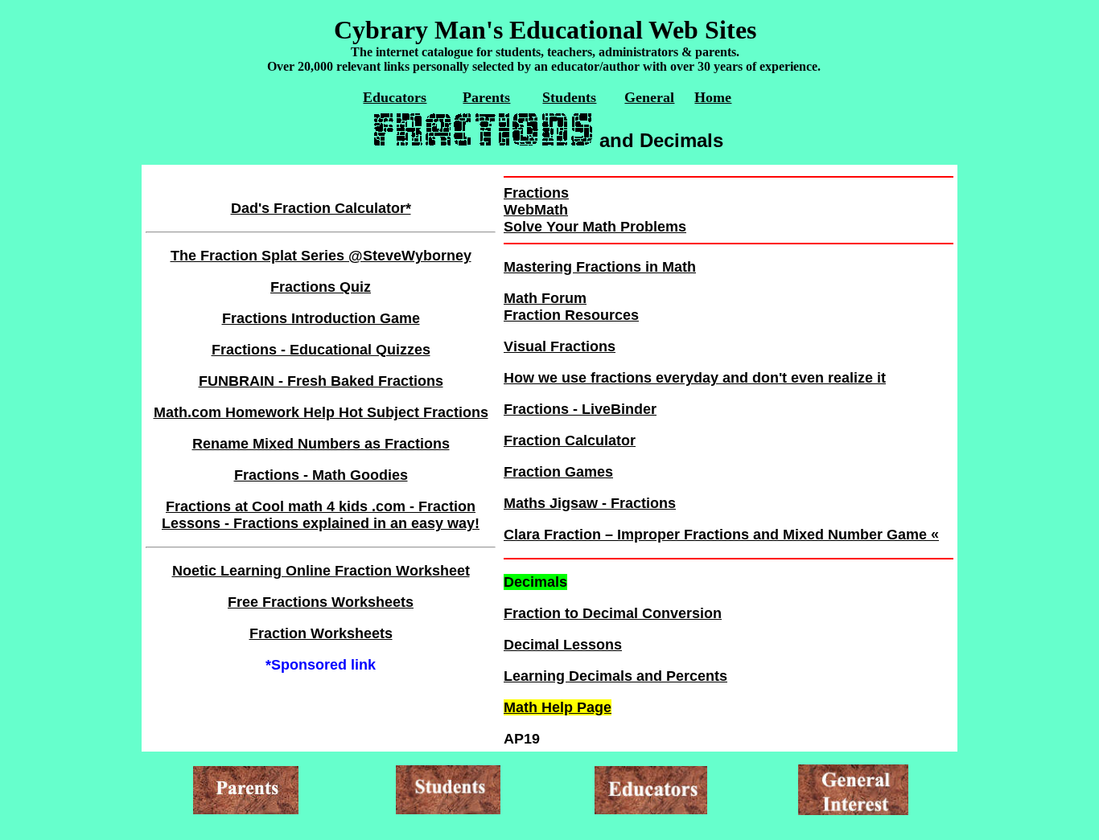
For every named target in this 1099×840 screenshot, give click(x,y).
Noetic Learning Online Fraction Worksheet (321, 571)
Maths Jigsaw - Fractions (590, 503)
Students (569, 97)
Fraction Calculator (570, 440)
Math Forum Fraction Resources (571, 306)
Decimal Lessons (563, 645)
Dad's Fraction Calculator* (321, 208)
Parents (486, 97)
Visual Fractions (559, 346)
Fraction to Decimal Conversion (613, 613)
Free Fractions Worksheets (321, 602)
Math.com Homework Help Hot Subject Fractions (321, 412)
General (649, 97)
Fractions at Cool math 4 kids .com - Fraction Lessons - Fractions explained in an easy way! (321, 514)
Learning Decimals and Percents (615, 676)
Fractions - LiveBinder (580, 409)
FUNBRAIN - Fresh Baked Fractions (321, 381)
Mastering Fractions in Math (600, 267)
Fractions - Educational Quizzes (321, 350)
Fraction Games (558, 472)
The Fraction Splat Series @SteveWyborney (321, 256)
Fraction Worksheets (321, 633)
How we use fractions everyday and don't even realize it (695, 378)
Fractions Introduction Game (321, 318)
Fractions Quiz (320, 287)
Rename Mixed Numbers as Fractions (321, 444)
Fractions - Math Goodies (321, 475)
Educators (394, 97)
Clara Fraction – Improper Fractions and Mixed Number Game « (721, 535)
